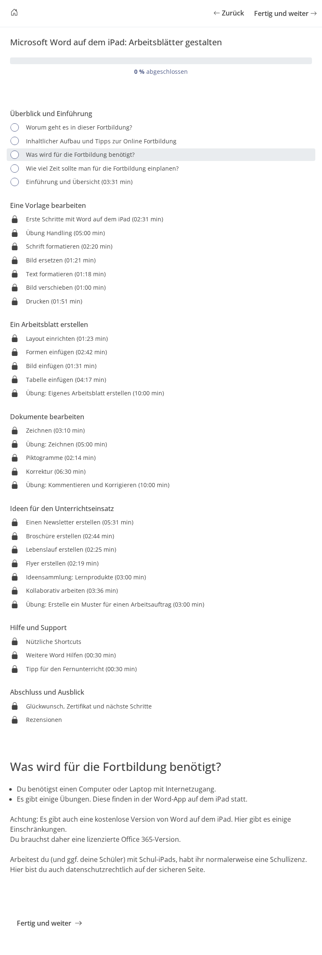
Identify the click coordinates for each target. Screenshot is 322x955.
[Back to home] (14, 13)
